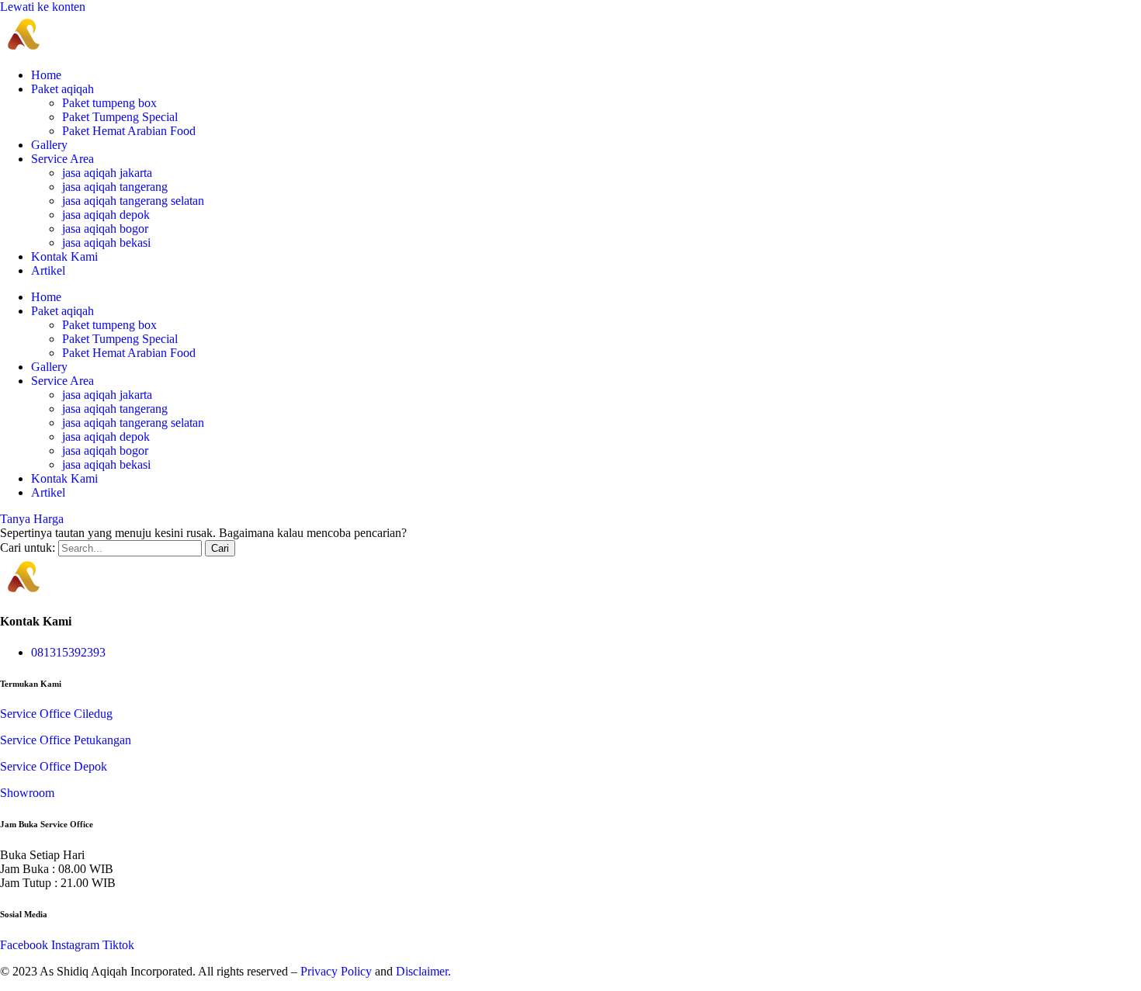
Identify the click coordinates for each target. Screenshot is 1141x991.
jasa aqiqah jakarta (107, 172)
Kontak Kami (64, 256)
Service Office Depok (53, 766)
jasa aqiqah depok (106, 214)
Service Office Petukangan (65, 740)
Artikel (48, 270)
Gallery (49, 144)
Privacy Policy (336, 971)
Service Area (62, 158)
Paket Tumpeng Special (120, 116)
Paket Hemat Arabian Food (129, 130)
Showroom (27, 792)
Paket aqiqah (62, 88)
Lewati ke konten (42, 6)
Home (46, 74)
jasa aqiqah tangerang (115, 186)
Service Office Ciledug (56, 713)
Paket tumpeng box (109, 102)
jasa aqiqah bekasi (106, 242)
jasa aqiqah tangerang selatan (133, 200)
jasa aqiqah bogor (105, 228)
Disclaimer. (423, 971)
